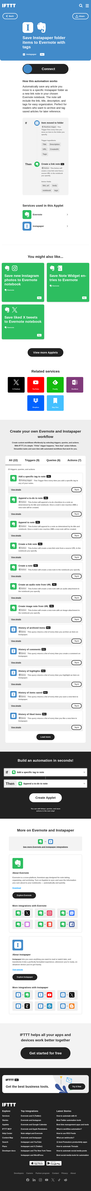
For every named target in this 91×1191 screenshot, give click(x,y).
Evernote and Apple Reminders (34, 1129)
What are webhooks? (65, 1138)
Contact (55, 1173)
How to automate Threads (67, 1146)
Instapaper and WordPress (32, 1155)
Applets (5, 1125)
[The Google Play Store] (53, 1163)
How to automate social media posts (71, 1151)
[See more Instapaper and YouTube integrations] (45, 995)
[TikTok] (59, 1180)
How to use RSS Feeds (66, 1133)
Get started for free (45, 1053)
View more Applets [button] (45, 352)
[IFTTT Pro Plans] (42, 55)
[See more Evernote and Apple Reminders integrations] (22, 924)
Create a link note (51, 164)
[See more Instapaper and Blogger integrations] (67, 1006)
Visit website (17, 970)
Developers (19, 1173)
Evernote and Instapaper (31, 1138)
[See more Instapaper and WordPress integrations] (45, 1006)
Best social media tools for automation (72, 1155)
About (73, 1173)
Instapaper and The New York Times (36, 1151)
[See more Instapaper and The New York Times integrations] (22, 1006)
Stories (5, 1120)
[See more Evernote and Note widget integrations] (45, 924)
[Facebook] (28, 1180)
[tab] (13, 460)
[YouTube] (47, 1180)
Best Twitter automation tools (68, 1120)
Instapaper (16, 959)
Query (23, 632)
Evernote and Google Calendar (34, 1125)
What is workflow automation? (69, 1129)
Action (23, 502)
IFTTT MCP (7, 1129)
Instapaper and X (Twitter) (31, 1146)
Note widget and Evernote (32, 1133)
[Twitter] (53, 1180)
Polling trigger (26, 480)
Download (16, 888)
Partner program (42, 1173)
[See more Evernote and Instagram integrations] (45, 913)
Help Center (7, 1133)
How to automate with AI (66, 1116)
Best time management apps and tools (72, 1125)
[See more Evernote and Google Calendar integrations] (67, 913)
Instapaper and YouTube (31, 1142)
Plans (4, 1146)
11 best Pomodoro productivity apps (71, 1142)
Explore (6, 1111)
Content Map (7, 1138)
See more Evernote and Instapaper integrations (45, 847)
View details (16, 490)
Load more (45, 737)
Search (5, 1142)
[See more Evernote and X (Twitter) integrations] (22, 913)
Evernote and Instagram (31, 1120)
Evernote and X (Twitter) (31, 1116)
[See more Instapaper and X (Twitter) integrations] (67, 995)
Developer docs (9, 1151)
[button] (87, 6)
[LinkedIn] (34, 1180)
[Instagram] (40, 1180)
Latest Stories (63, 1111)
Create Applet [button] (45, 797)
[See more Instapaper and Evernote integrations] (22, 995)
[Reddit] (66, 1180)
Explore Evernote (24, 895)
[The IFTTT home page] (9, 5)
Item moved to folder (52, 123)
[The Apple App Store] (37, 1163)
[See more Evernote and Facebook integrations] (67, 924)
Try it (76, 490)
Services (6, 1116)
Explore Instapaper (25, 977)
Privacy (64, 1173)
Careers (29, 1173)
